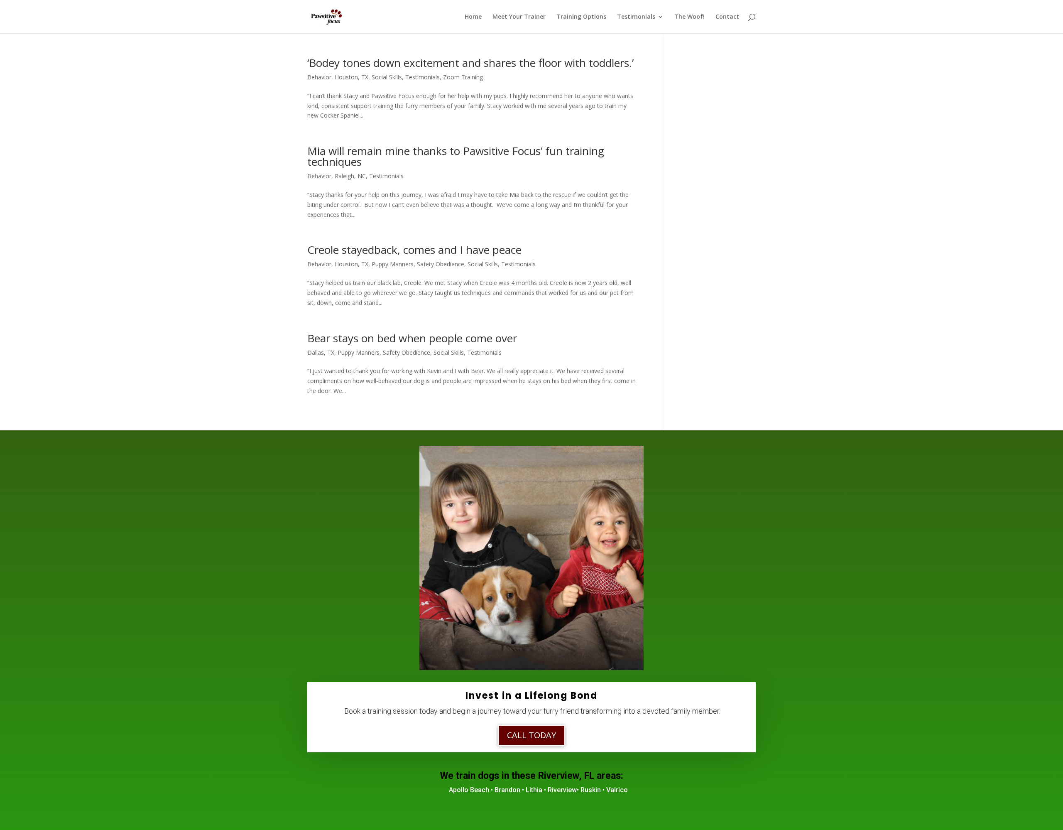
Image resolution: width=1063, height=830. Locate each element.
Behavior (319, 77)
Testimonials (636, 17)
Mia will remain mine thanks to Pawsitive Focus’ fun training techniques (455, 156)
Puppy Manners (393, 264)
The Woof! (689, 17)
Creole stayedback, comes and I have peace (414, 249)
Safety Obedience (440, 264)
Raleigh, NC (350, 176)
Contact (727, 17)
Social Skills (387, 77)
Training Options (581, 17)
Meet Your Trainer (519, 17)
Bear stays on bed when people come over (412, 338)
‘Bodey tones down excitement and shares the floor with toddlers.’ (470, 62)
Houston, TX (351, 77)
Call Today (531, 735)
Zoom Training (463, 77)
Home (473, 17)
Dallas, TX (320, 352)
